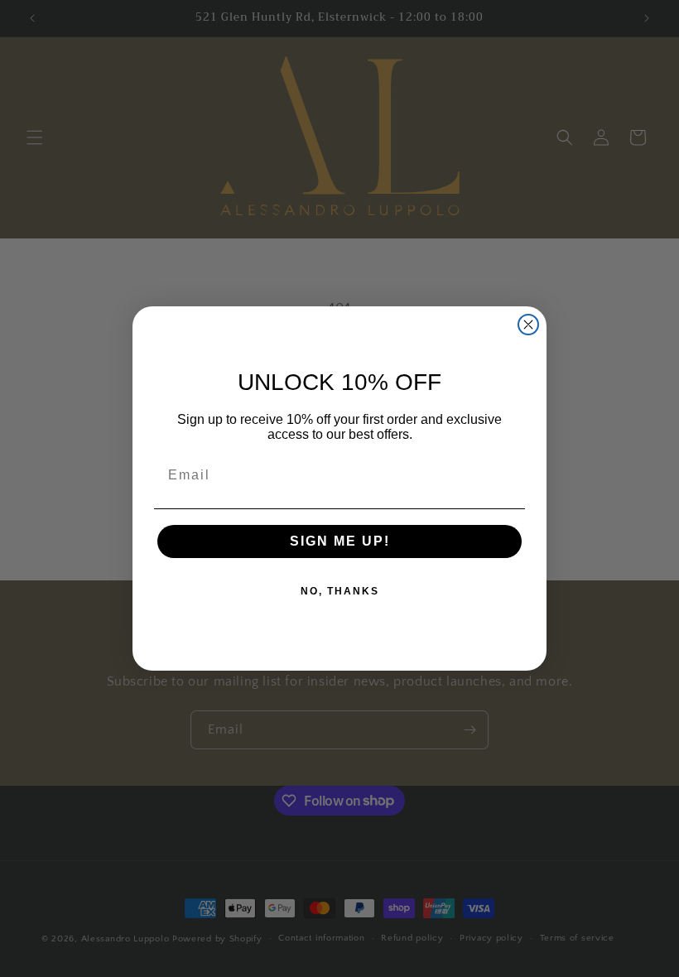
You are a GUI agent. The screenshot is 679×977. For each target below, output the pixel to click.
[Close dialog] (528, 324)
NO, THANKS (340, 591)
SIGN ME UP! (340, 541)
